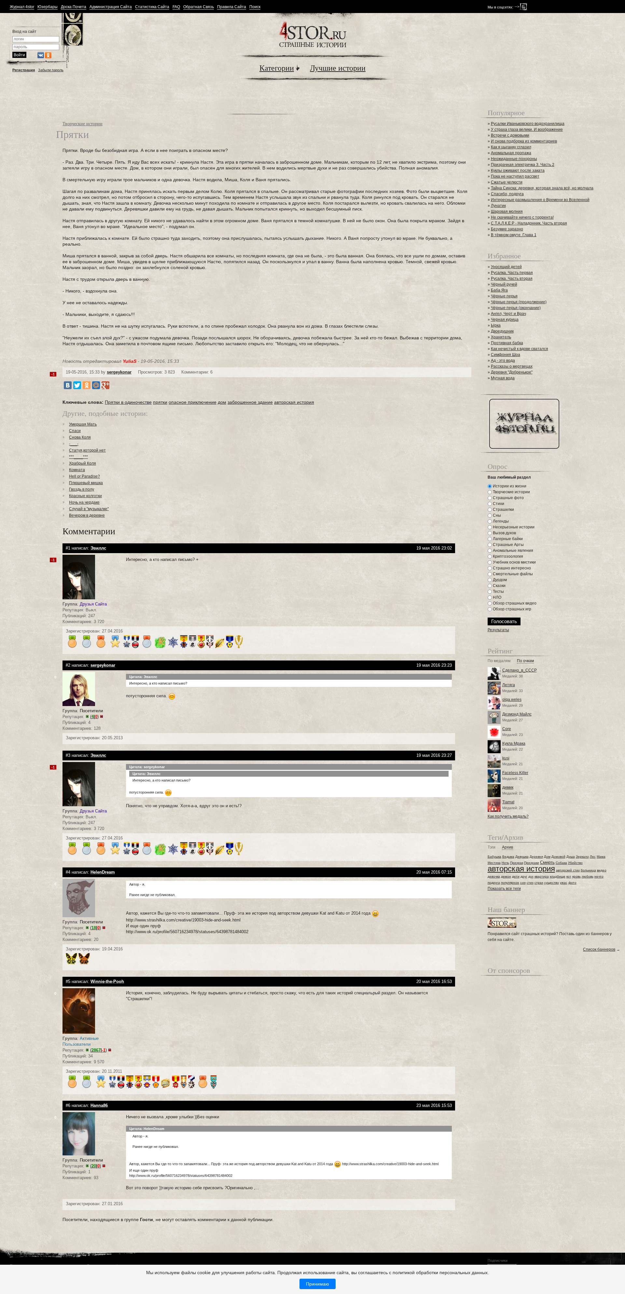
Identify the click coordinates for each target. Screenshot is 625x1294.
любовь (587, 876)
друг (524, 876)
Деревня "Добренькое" (512, 372)
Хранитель (501, 337)
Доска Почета (73, 7)
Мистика (494, 863)
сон (523, 882)
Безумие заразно (507, 229)
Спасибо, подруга (507, 194)
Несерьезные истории (513, 527)
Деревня (536, 856)
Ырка (496, 325)
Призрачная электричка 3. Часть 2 (522, 164)
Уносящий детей (506, 267)
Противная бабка (507, 343)
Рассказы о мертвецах (512, 366)
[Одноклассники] (86, 385)
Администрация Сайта (111, 7)
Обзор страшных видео (514, 603)
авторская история (294, 402)
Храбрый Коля (82, 463)
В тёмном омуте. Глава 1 (513, 235)
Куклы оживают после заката (518, 170)
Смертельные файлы (512, 574)
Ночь (505, 863)
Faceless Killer (515, 772)
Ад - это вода (503, 360)
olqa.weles (511, 699)
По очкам (525, 661)
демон (506, 876)
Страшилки (503, 509)
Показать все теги (504, 888)
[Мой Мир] (96, 385)
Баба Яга (499, 290)
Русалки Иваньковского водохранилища (527, 123)
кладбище (557, 876)
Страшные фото (508, 498)
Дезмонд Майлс (517, 714)
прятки (160, 402)
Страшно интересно (511, 568)
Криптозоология (507, 556)
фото (572, 882)
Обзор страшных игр (511, 609)
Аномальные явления (512, 550)
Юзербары (47, 7)
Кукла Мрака (513, 743)
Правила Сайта (231, 7)
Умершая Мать (83, 424)
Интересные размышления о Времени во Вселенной (540, 200)
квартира (542, 876)
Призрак (516, 863)
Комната (77, 470)
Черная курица (505, 319)
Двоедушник (502, 331)
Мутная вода (503, 378)
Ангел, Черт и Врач (508, 313)
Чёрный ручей (504, 284)
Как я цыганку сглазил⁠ (511, 147)
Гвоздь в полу (81, 489)
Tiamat (508, 802)
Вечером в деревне (87, 515)
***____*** (78, 457)
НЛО (496, 597)
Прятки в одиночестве (128, 402)
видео (601, 870)
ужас (563, 882)
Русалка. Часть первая (512, 272)
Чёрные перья (504, 296)
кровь (576, 876)
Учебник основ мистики (514, 562)
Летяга (508, 685)
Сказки (499, 585)
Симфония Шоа (505, 354)
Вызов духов (504, 533)
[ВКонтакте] (68, 385)
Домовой (558, 856)
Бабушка (494, 856)
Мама (601, 856)
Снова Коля (80, 437)
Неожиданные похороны (514, 159)
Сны (496, 515)
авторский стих (568, 870)
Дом (547, 856)
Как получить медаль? (508, 816)
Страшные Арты (508, 544)
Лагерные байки (507, 539)
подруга (494, 882)
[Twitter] (77, 385)
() (94, 716)
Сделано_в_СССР (519, 670)
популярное (510, 882)
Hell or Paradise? (84, 476)
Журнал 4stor (22, 7)
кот (568, 876)
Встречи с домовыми (510, 135)
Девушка (522, 856)
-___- (73, 444)
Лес (593, 856)
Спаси (75, 431)
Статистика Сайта (152, 7)
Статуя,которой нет (87, 450)
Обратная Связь (198, 7)
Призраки (531, 863)
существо (551, 882)
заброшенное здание (250, 402)
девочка (494, 876)
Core (506, 729)
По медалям (499, 661)
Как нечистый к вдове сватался (519, 349)
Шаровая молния (507, 211)
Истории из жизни (509, 486)
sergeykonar (119, 372)
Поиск (254, 7)
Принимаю (317, 1284)
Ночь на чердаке (84, 502)
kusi (505, 758)
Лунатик (498, 205)
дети (516, 876)
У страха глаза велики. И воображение (527, 129)
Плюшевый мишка (86, 483)
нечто (599, 876)
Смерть (547, 862)
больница (588, 870)
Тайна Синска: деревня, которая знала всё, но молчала (542, 188)
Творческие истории (82, 123)
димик (507, 787)
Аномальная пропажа (511, 153)
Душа (570, 856)
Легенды (500, 521)
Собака (561, 863)
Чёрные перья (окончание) (516, 308)
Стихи (498, 503)
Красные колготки (85, 496)
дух (531, 876)
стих (530, 882)
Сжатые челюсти (506, 182)
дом (222, 402)
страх (539, 882)
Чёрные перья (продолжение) (519, 302)
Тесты (498, 591)
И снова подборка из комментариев (524, 141)
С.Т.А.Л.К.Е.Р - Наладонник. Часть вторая (529, 223)
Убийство (575, 863)
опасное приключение (192, 402)
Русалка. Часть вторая (512, 278)
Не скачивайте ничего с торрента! (522, 217)
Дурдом (499, 580)
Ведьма (508, 856)
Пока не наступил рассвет (515, 176)
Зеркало (582, 856)
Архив (507, 847)
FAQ (176, 7)
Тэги (491, 847)
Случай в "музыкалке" (89, 509)
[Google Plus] (105, 385)
